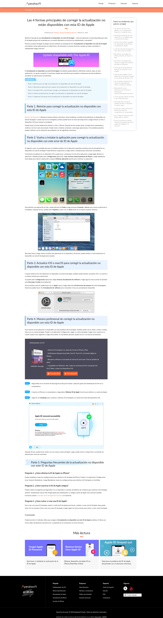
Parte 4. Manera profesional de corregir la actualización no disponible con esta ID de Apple (58, 93)
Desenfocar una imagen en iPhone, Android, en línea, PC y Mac (123, 55)
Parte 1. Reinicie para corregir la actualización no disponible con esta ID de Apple (54, 84)
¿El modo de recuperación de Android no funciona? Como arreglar (123, 69)
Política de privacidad (85, 594)
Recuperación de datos (59, 594)
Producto (112, 3)
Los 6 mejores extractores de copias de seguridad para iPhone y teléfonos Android (123, 83)
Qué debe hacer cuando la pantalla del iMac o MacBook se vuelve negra (123, 103)
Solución (124, 3)
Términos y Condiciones (86, 591)
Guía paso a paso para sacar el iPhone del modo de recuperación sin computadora (123, 110)
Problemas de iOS (39, 10)
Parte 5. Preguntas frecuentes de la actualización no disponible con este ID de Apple (55, 96)
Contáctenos (106, 598)
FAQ (104, 594)
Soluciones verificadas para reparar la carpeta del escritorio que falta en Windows (123, 62)
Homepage (28, 10)
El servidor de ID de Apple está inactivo (49, 495)
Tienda (100, 3)
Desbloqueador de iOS (37, 343)
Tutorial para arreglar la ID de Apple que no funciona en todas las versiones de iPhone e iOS (124, 76)
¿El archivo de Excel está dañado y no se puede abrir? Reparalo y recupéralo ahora (123, 30)
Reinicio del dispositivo (32, 117)
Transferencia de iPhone (60, 598)
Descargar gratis (55, 373)
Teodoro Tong (58, 32)
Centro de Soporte (108, 587)
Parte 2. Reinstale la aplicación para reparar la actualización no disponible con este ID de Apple (59, 87)
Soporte (135, 3)
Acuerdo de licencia (85, 598)
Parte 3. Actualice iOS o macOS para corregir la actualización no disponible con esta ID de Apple (59, 90)
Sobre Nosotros (83, 587)
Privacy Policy (98, 617)
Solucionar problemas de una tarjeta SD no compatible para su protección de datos (123, 37)
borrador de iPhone (58, 601)
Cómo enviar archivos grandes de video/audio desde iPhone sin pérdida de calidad (123, 44)
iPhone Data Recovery (59, 591)
